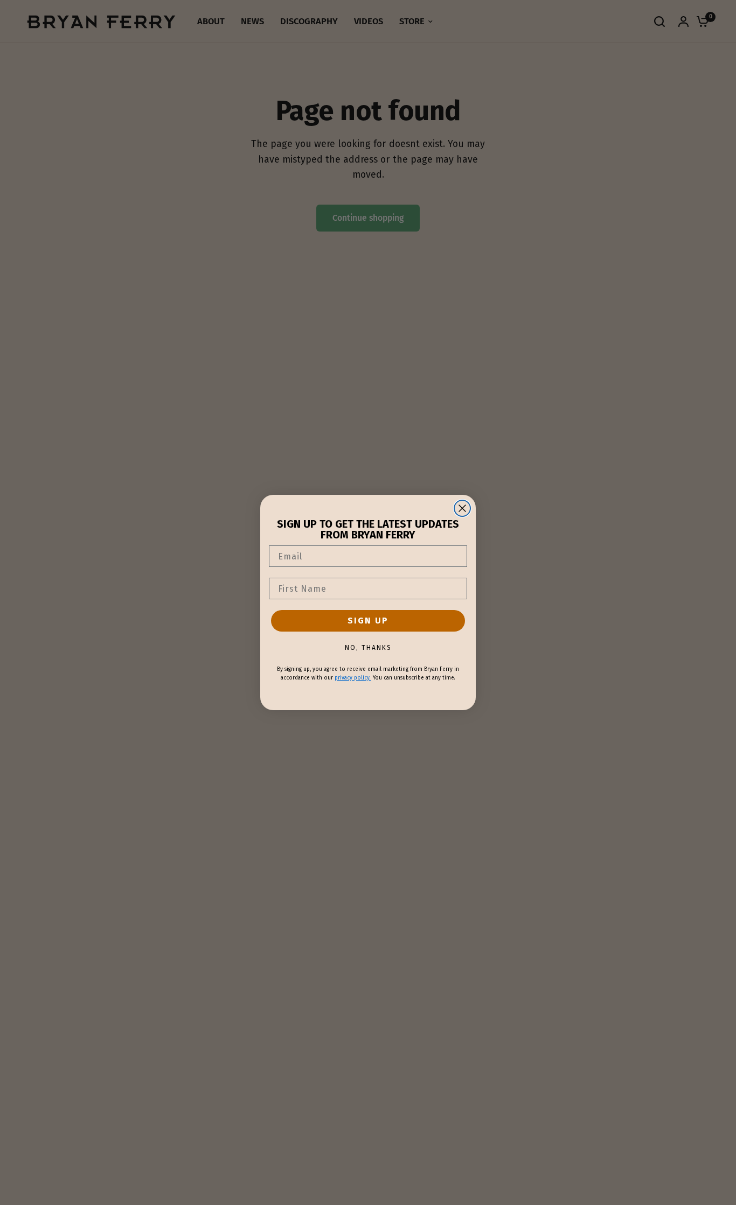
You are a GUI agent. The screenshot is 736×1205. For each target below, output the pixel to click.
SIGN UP (368, 620)
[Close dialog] (462, 508)
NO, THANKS (368, 647)
